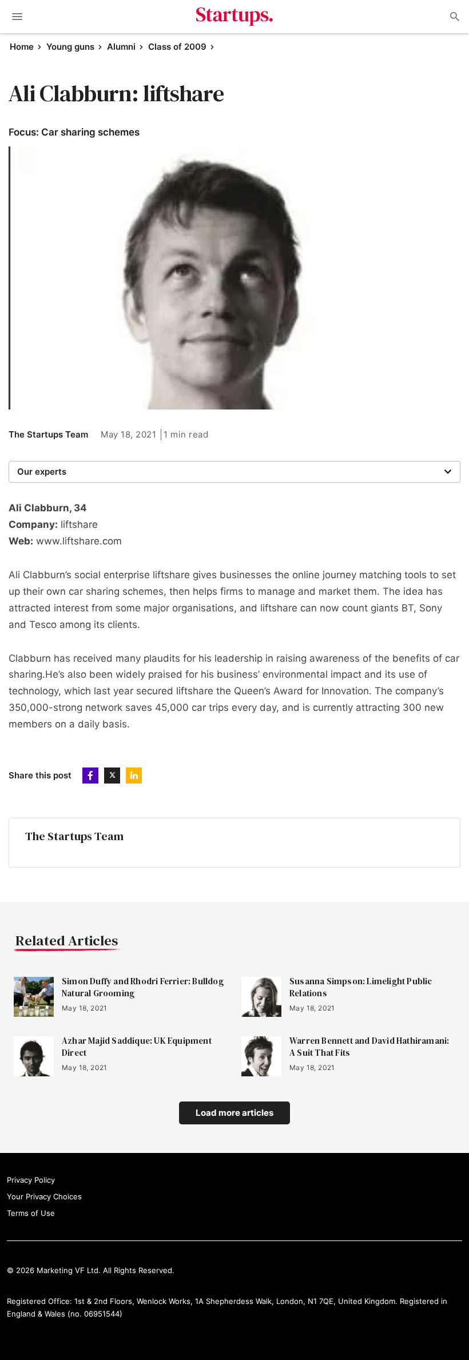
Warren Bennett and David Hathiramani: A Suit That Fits (369, 1046)
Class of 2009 (177, 46)
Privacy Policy (31, 1179)
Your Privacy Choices (44, 1196)
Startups (234, 16)
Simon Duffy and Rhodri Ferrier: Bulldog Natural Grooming (143, 987)
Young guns (70, 46)
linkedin (134, 776)
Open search (453, 16)
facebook (90, 776)
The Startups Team (48, 434)
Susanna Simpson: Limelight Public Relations (360, 987)
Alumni (121, 46)
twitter (112, 776)
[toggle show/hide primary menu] (17, 16)
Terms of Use (31, 1213)
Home (22, 46)
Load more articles (234, 1112)
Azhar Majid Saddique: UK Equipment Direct (137, 1046)
